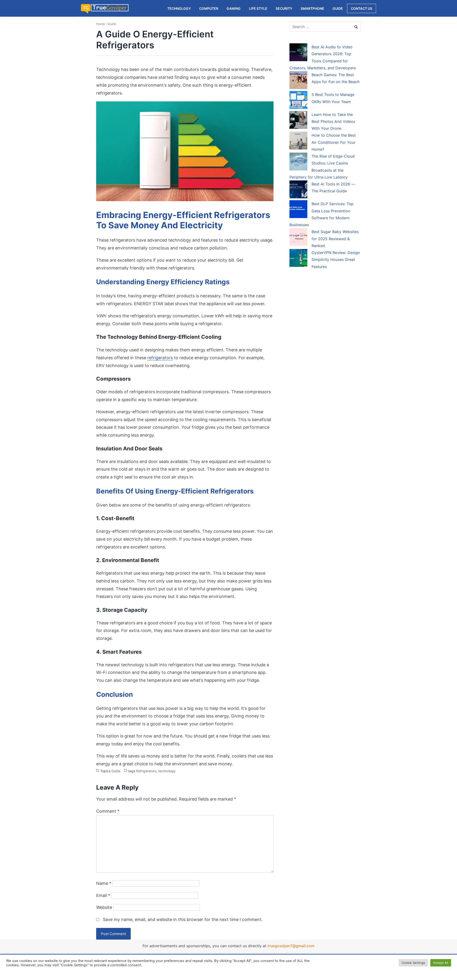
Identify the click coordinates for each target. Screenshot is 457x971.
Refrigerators (146, 771)
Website (104, 907)
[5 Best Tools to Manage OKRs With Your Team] (298, 100)
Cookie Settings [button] (413, 963)
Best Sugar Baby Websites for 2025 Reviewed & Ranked (335, 238)
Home (100, 24)
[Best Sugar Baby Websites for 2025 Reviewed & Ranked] (298, 238)
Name (103, 883)
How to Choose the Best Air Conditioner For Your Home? (334, 142)
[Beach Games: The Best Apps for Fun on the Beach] (298, 81)
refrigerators (160, 357)
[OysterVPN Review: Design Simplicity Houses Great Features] (298, 259)
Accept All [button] (440, 963)
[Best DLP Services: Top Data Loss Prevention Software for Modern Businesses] (298, 210)
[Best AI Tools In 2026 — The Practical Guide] (298, 190)
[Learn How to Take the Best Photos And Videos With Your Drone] (298, 120)
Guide (112, 24)
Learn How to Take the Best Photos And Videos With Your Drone (333, 121)
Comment (107, 811)
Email (103, 895)
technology (167, 771)
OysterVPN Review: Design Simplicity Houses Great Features (336, 259)
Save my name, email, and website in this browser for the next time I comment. (183, 919)
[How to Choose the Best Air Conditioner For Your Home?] (298, 141)
